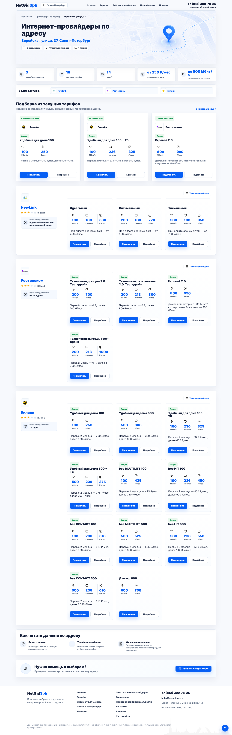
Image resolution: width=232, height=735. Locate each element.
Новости (163, 5)
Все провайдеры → (206, 109)
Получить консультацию (195, 668)
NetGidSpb (26, 16)
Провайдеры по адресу (48, 16)
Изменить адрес (37, 56)
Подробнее (63, 174)
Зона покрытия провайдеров (132, 692)
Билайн (171, 91)
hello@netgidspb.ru (172, 698)
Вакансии (121, 711)
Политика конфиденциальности (134, 701)
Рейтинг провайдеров (124, 5)
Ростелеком (119, 91)
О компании (122, 697)
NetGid (26, 5)
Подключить (33, 174)
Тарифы (104, 5)
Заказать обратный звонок (203, 7)
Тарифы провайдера (199, 193)
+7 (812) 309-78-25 (175, 692)
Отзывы (91, 5)
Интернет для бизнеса (89, 701)
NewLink (62, 91)
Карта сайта (123, 716)
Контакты (121, 706)
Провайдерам (147, 5)
